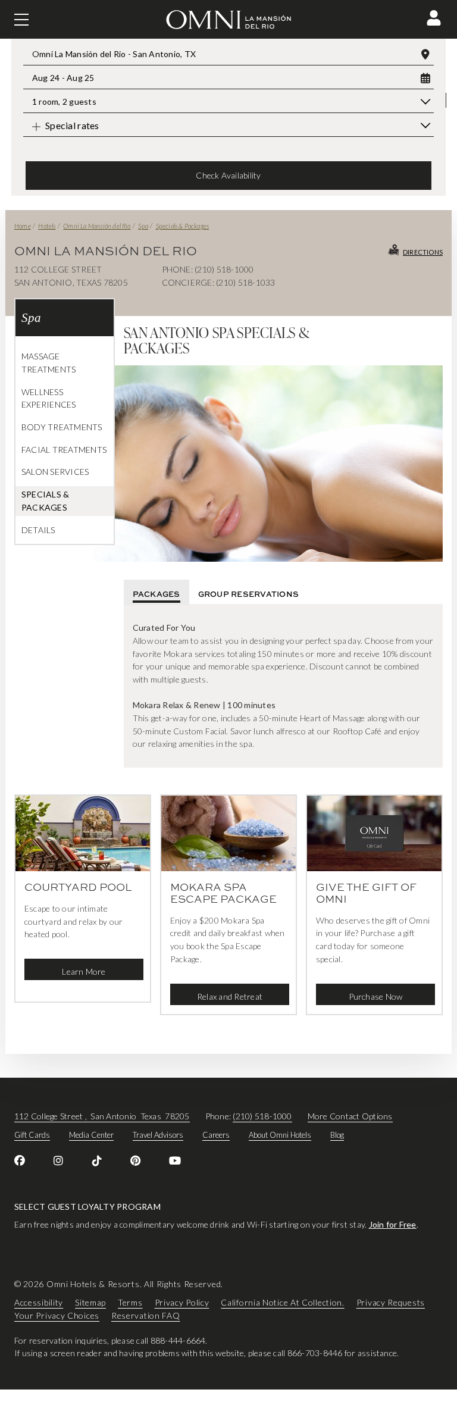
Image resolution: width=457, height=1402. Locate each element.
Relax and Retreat (229, 996)
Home (22, 226)
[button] (434, 18)
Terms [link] (130, 1302)
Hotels (46, 226)
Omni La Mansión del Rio (96, 226)
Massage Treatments (48, 362)
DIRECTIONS (423, 252)
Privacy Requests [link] (390, 1302)
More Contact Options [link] (350, 1116)
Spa (143, 226)
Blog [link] (337, 1135)
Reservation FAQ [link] (145, 1315)
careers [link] (216, 1135)
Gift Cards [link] (32, 1135)
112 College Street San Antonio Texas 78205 (102, 1116)
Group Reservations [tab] (248, 593)
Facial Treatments (64, 450)
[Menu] (21, 20)
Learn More (83, 971)
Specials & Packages (182, 226)
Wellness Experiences (48, 398)
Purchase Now (376, 996)
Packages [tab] (156, 593)
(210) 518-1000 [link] (262, 1116)
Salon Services (55, 472)
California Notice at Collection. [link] (282, 1302)
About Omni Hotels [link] (280, 1135)
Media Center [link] (91, 1135)
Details (38, 530)
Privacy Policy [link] (182, 1302)
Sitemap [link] (90, 1302)
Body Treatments (61, 427)
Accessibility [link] (38, 1302)
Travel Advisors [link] (158, 1135)
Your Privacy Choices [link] (56, 1315)
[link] (19, 1160)
